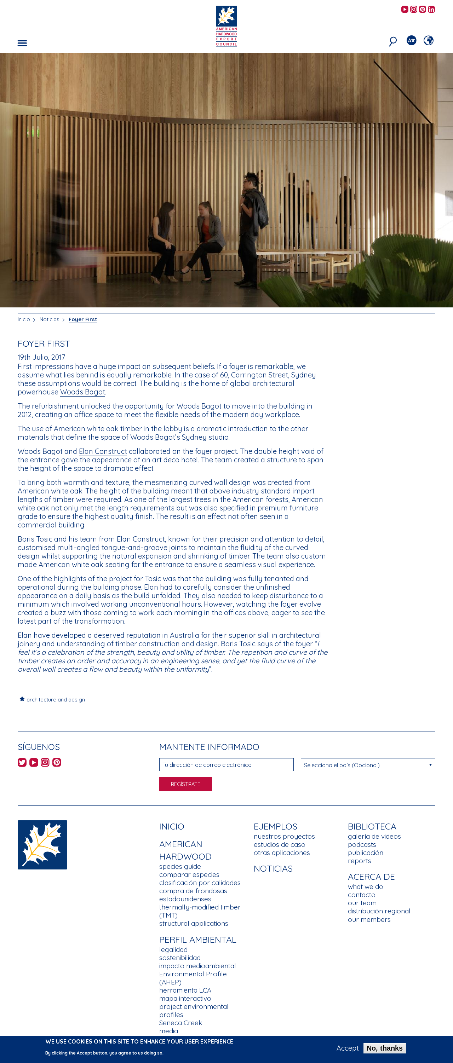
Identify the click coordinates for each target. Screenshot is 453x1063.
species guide (180, 866)
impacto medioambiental (197, 965)
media (168, 1031)
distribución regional (379, 911)
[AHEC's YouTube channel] (404, 9)
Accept (348, 1048)
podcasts (362, 844)
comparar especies (189, 874)
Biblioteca (372, 826)
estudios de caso (279, 844)
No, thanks (385, 1048)
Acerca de (371, 876)
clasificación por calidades (200, 882)
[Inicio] (42, 844)
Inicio (24, 319)
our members (369, 919)
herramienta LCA (185, 990)
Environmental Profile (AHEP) (193, 978)
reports (359, 860)
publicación (365, 852)
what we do (365, 886)
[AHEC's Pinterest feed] (422, 9)
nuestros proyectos (284, 836)
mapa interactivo (185, 998)
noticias (273, 868)
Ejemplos (275, 826)
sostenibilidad (180, 957)
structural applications (193, 923)
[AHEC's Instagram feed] (413, 9)
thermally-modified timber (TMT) (200, 911)
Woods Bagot (82, 391)
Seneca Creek (180, 1022)
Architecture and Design (56, 699)
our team (362, 903)
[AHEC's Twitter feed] (22, 763)
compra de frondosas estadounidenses (193, 894)
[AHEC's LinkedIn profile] (431, 9)
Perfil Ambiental (197, 939)
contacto (361, 894)
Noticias (50, 319)
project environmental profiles (194, 1010)
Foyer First (83, 319)
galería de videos (374, 836)
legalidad (173, 949)
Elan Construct (103, 451)
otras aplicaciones (282, 852)
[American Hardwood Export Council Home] (226, 25)
